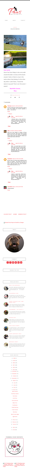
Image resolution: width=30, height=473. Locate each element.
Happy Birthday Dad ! (15, 333)
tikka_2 (9, 130)
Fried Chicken (15, 409)
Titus (12, 116)
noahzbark (9, 158)
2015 (14, 369)
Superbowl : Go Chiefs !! (16, 309)
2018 (14, 362)
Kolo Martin (9, 186)
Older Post (8, 214)
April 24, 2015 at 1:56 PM (16, 130)
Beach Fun (15, 402)
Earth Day (15, 398)
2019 (14, 360)
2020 (14, 358)
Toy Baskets (15, 405)
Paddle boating (15, 407)
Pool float (15, 412)
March (14, 419)
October (14, 375)
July (15, 382)
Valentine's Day (14, 293)
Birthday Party (13, 341)
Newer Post (22, 214)
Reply (8, 111)
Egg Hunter (15, 416)
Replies (10, 113)
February (14, 422)
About (14, 20)
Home (6, 20)
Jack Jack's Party (14, 325)
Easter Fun (12, 317)
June (14, 385)
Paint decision (15, 400)
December (14, 371)
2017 (14, 365)
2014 (14, 427)
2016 (14, 367)
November (14, 373)
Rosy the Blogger (14, 285)
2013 (14, 429)
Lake (19, 95)
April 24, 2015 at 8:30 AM (17, 106)
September (14, 378)
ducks (17, 95)
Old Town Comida (15, 393)
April (14, 389)
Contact (23, 20)
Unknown (9, 106)
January (14, 424)
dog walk (14, 95)
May (14, 387)
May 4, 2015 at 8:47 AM (18, 186)
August (14, 380)
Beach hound (15, 391)
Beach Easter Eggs (15, 414)
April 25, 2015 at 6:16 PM (18, 158)
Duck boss (15, 396)
